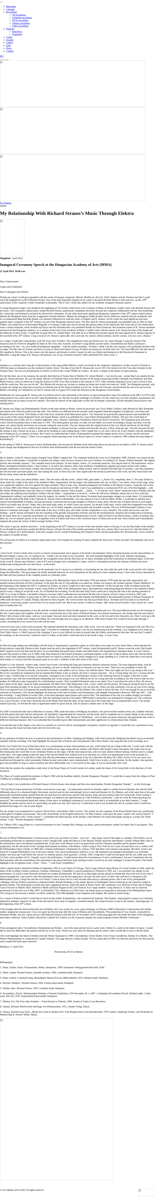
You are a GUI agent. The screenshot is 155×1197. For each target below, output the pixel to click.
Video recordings (20, 26)
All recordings (19, 15)
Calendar (10, 9)
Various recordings (21, 23)
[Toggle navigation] (1, 2)
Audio (9, 37)
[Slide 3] (7, 59)
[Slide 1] (1, 59)
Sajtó (8, 45)
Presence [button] (10, 29)
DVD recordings (20, 20)
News (9, 48)
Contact (9, 51)
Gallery (9, 42)
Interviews (17, 31)
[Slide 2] (4, 59)
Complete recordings (22, 17)
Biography (11, 6)
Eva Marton (5, 203)
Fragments (17, 34)
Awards (9, 40)
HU (2, 56)
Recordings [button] (11, 12)
